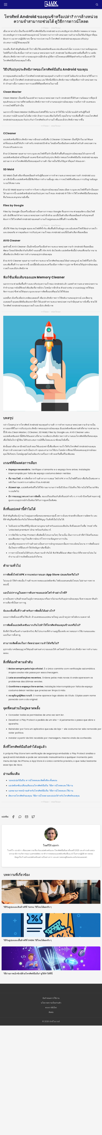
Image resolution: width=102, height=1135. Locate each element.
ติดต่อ (51, 1012)
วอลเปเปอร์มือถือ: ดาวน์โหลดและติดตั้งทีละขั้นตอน (32, 780)
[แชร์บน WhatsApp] (20, 816)
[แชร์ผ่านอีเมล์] (26, 816)
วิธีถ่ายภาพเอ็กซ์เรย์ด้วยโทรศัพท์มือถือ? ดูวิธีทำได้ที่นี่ (28, 973)
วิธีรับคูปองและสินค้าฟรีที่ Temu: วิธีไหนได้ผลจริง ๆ (28, 907)
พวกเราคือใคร (51, 1007)
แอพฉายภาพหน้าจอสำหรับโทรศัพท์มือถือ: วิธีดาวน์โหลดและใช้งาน (40, 790)
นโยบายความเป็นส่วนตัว (51, 1002)
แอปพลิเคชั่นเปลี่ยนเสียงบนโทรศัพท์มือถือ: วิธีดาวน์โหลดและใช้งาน (40, 785)
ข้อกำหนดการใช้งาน (51, 998)
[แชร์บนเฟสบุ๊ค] (13, 816)
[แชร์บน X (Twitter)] (33, 816)
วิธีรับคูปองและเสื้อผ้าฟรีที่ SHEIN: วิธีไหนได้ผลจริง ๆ (28, 940)
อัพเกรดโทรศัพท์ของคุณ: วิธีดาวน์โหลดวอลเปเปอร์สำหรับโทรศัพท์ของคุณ (44, 795)
